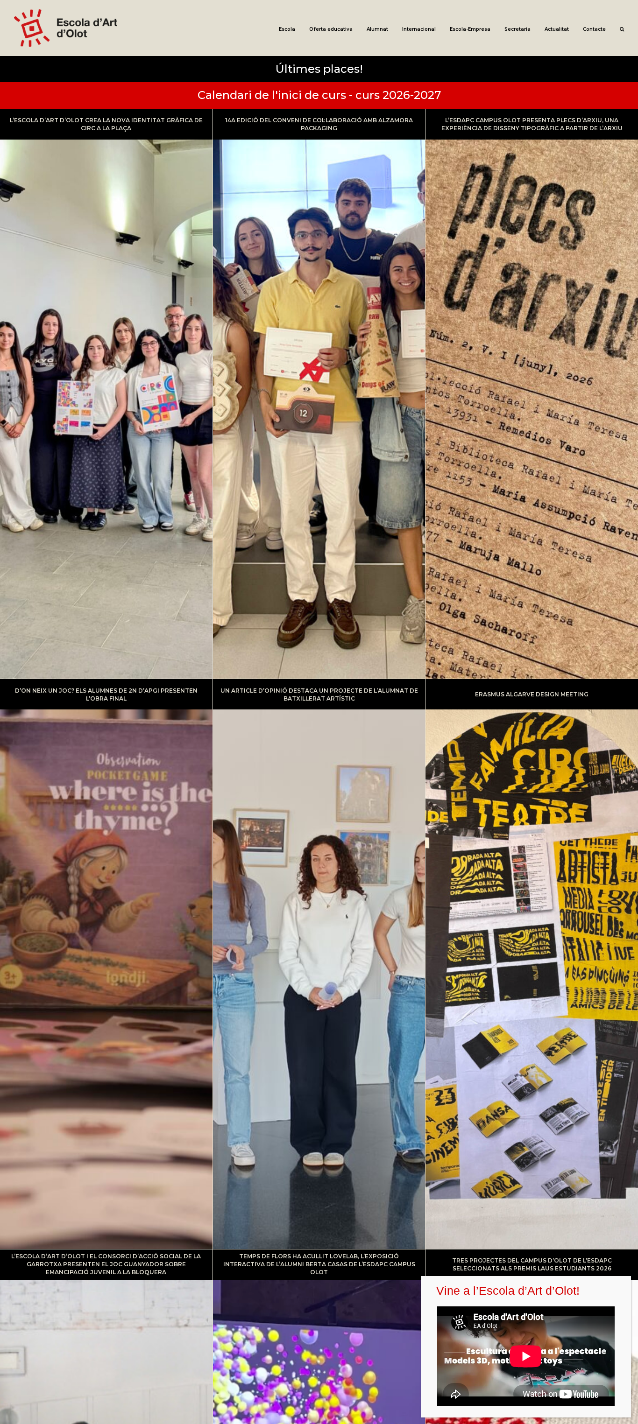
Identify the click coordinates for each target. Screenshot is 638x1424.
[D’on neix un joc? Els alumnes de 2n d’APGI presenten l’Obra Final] (106, 964)
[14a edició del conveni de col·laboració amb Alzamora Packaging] (319, 394)
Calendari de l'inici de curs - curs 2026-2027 (319, 95)
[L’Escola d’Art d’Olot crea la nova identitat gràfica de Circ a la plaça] (106, 394)
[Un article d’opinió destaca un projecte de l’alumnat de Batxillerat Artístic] (319, 964)
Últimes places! (319, 69)
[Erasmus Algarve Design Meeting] (531, 964)
